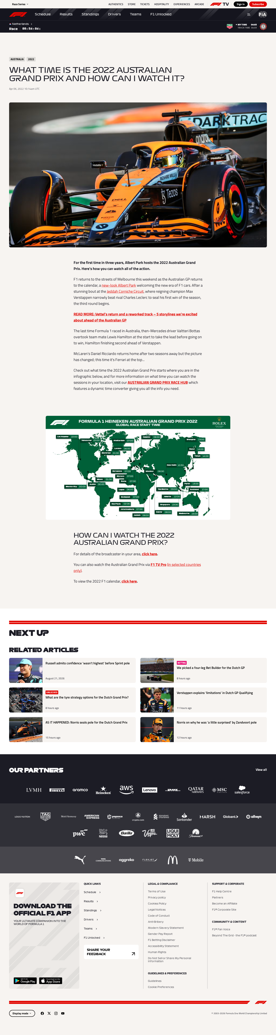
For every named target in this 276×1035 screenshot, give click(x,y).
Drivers (114, 14)
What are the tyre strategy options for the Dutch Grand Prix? (87, 697)
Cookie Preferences (161, 987)
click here (149, 554)
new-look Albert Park (119, 285)
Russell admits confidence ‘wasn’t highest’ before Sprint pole (88, 663)
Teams (135, 14)
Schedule (43, 14)
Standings (90, 14)
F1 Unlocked (160, 14)
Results (66, 14)
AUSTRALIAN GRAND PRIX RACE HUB (158, 382)
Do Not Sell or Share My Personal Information (169, 960)
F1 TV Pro (158, 564)
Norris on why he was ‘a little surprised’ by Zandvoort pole (217, 722)
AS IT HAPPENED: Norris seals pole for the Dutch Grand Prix (86, 722)
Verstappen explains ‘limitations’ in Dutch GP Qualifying (215, 693)
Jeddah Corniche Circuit (125, 291)
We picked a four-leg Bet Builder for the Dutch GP (211, 667)
